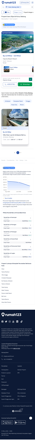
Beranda (3, 160)
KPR (18, 373)
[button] (16, 7)
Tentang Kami (4, 369)
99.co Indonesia (22, 393)
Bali (17, 160)
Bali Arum (4, 296)
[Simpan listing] (31, 37)
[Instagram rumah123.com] (10, 321)
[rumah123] (17, 315)
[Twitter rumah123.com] (6, 321)
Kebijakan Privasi (5, 393)
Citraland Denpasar (6, 278)
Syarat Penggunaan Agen (7, 399)
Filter (8, 12)
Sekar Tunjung (5, 290)
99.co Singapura (22, 396)
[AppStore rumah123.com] (7, 422)
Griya (3, 269)
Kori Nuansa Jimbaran (7, 281)
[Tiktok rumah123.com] (21, 321)
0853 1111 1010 (16, 348)
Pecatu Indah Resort (7, 293)
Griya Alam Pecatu (6, 302)
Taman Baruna (5, 299)
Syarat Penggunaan (6, 396)
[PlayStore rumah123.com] (20, 422)
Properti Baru (17, 12)
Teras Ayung (5, 287)
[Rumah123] (9, 2)
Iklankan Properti (22, 369)
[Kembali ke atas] (30, 418)
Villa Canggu (5, 275)
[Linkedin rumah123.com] (17, 321)
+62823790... (11, 84)
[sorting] (12, 12)
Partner (3, 376)
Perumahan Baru (10, 160)
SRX (18, 399)
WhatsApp (26, 84)
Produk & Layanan (6, 373)
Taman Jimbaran (6, 284)
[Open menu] (32, 2)
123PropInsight (5, 385)
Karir (2, 379)
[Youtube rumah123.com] (13, 321)
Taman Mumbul (5, 272)
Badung (21, 160)
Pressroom (4, 382)
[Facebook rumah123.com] (2, 321)
